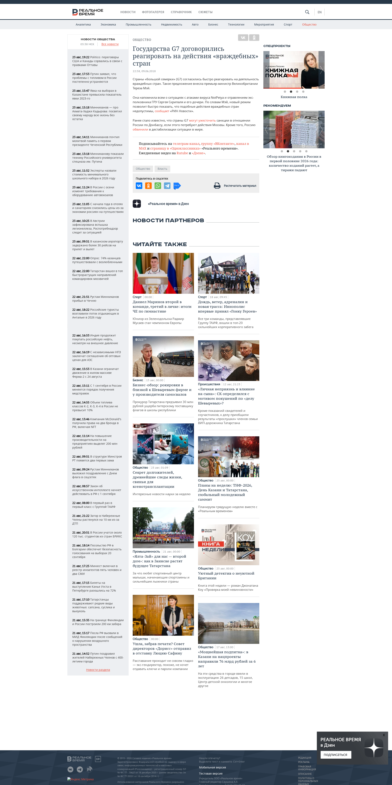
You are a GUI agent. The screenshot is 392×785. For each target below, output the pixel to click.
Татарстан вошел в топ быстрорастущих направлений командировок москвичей (97, 275)
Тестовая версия (211, 773)
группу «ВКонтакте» (218, 143)
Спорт (288, 24)
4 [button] (303, 92)
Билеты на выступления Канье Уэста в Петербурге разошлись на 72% (94, 586)
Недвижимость (171, 24)
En (320, 12)
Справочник (181, 12)
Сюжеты (205, 12)
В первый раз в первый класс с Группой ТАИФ (93, 505)
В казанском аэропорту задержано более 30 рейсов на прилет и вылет (97, 245)
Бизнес (213, 24)
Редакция (304, 757)
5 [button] (306, 151)
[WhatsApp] (158, 185)
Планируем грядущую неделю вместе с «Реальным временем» (227, 498)
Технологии (236, 24)
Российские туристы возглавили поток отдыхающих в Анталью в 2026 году (95, 313)
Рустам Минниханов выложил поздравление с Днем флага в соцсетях (95, 473)
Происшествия (209, 384)
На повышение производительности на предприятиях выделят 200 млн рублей (94, 441)
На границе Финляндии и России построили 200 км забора (98, 622)
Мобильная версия (212, 767)
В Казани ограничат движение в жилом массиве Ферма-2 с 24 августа (95, 373)
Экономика (108, 24)
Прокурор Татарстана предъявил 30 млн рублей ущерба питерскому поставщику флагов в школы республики (163, 397)
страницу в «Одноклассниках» (175, 148)
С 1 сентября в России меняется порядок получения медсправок (96, 389)
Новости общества (98, 39)
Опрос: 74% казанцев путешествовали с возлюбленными (97, 260)
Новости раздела (98, 669)
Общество (309, 24)
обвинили (140, 129)
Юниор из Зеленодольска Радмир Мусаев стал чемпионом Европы (162, 312)
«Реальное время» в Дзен (168, 203)
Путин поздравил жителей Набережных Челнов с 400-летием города (98, 657)
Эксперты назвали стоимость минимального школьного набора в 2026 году (94, 174)
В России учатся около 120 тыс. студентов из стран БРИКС (97, 534)
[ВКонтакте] (243, 37)
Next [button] (321, 70)
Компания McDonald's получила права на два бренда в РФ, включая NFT (96, 423)
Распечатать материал (240, 186)
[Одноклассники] (254, 37)
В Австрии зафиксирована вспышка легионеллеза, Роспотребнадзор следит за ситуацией (95, 226)
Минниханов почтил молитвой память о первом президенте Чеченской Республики (97, 141)
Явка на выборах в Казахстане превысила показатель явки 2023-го (96, 94)
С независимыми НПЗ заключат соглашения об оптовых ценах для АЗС (96, 356)
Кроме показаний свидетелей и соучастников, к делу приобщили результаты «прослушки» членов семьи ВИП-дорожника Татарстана (228, 406)
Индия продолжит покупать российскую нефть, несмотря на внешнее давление (95, 339)
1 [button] (285, 92)
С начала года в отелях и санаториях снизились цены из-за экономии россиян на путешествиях (98, 208)
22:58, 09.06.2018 (144, 71)
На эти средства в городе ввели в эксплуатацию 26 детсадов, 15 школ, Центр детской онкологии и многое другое (227, 669)
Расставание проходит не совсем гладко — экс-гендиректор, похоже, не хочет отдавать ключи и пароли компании (163, 656)
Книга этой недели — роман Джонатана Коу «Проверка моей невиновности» (228, 581)
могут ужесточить (202, 120)
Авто (195, 24)
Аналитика (83, 24)
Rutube (182, 153)
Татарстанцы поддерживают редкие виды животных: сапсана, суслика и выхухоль (93, 605)
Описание (305, 774)
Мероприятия (264, 24)
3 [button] (297, 92)
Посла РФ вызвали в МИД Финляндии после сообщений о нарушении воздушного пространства (97, 639)
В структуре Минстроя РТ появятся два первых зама (97, 458)
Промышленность (138, 24)
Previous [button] (266, 70)
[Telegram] (167, 185)
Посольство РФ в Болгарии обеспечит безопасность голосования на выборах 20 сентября (96, 551)
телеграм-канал (186, 143)
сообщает (162, 111)
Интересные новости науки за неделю (162, 483)
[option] (294, 70)
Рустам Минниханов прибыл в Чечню (95, 299)
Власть (162, 169)
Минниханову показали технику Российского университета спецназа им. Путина (98, 157)
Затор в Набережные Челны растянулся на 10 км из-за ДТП (96, 519)
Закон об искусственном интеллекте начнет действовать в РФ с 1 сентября (96, 490)
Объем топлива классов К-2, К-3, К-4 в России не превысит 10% (95, 406)
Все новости (110, 44)
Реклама (304, 762)
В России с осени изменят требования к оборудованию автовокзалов (93, 191)
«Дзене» (198, 153)
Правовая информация (307, 768)
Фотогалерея (153, 12)
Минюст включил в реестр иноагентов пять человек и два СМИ (96, 570)
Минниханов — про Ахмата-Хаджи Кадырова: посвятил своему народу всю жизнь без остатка (97, 113)
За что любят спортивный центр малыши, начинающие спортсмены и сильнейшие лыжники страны (161, 568)
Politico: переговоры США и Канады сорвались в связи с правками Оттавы (97, 61)
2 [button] (291, 92)
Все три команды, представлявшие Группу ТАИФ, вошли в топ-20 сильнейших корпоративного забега (227, 314)
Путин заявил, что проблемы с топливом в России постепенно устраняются (94, 78)
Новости (128, 12)
